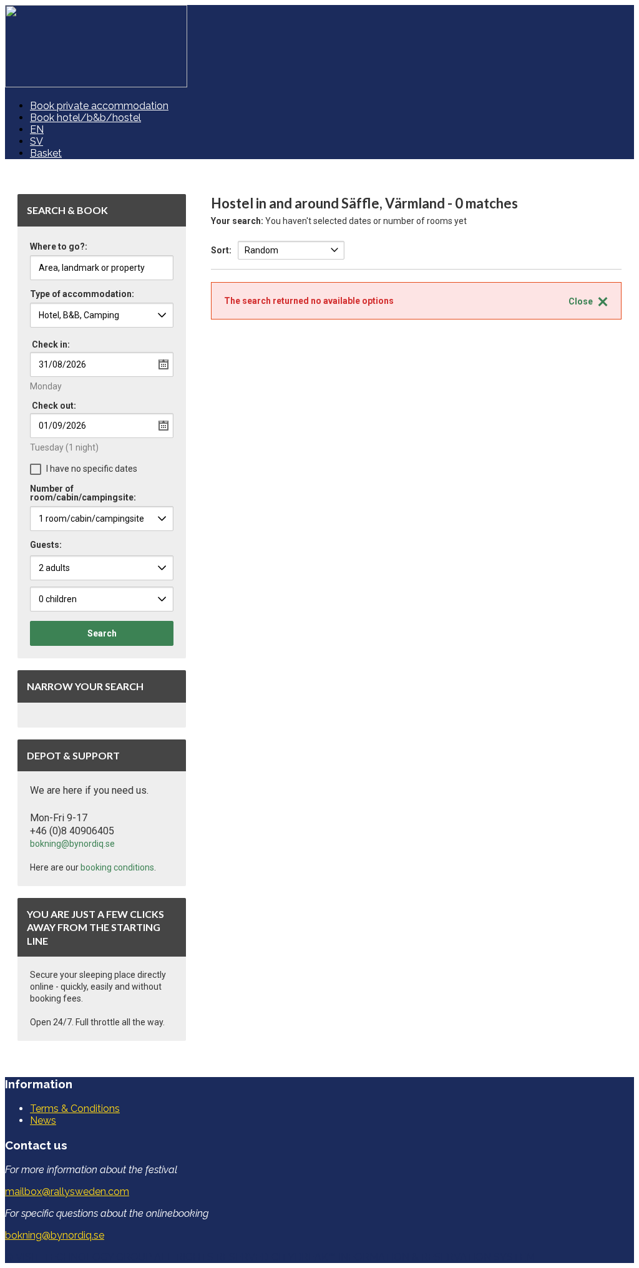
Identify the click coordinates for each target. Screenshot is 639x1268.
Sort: (221, 250)
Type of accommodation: (82, 294)
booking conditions (117, 867)
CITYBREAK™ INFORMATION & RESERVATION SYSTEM (403, 1257)
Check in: (51, 344)
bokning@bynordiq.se (72, 844)
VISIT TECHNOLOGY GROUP (84, 1257)
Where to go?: (58, 246)
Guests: (46, 545)
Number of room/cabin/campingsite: (83, 493)
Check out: (54, 406)
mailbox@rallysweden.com (67, 1191)
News (43, 1120)
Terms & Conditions (75, 1108)
